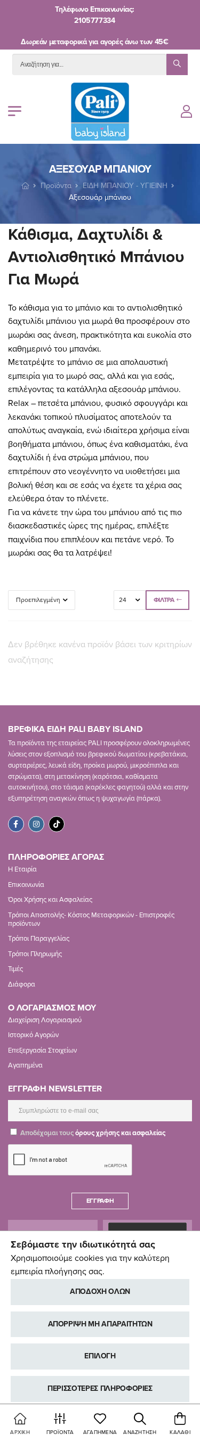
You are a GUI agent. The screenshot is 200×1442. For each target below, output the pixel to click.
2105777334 (94, 20)
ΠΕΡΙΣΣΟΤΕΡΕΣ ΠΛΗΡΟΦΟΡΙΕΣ (100, 1388)
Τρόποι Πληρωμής (35, 954)
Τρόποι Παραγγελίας (38, 938)
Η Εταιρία (22, 869)
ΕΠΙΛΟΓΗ (100, 1355)
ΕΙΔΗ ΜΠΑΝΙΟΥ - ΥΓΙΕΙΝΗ (125, 185)
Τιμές (15, 969)
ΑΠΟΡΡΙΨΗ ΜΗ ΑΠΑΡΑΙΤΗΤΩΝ (100, 1324)
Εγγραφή (100, 1200)
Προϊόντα (56, 185)
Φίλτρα (164, 600)
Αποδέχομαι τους (92, 1133)
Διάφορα (21, 984)
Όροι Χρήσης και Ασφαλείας (50, 899)
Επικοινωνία (26, 885)
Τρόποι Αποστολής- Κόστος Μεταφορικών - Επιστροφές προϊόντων (91, 919)
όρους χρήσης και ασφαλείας (120, 1133)
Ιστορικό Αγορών (33, 1035)
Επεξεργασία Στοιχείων (42, 1050)
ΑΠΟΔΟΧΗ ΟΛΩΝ (100, 1291)
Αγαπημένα (25, 1065)
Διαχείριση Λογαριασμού (45, 1020)
